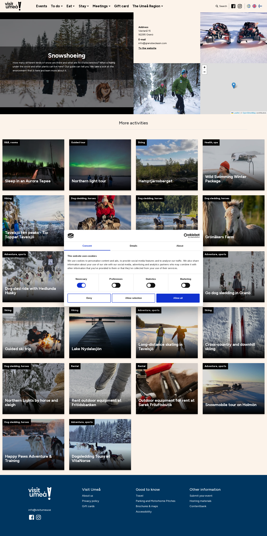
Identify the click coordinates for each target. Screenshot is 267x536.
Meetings (100, 6)
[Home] (13, 6)
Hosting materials (200, 500)
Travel (139, 495)
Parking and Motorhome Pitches (155, 500)
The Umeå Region (146, 6)
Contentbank (198, 506)
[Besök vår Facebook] (233, 6)
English (254, 6)
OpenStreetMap (249, 112)
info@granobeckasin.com (152, 43)
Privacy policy (90, 500)
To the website (147, 48)
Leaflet (236, 112)
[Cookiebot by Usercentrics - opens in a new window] (186, 235)
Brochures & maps (147, 506)
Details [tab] (133, 246)
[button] (234, 85)
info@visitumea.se (39, 509)
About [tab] (179, 246)
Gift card (121, 6)
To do (55, 6)
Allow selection (133, 298)
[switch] (116, 285)
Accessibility (144, 511)
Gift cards (88, 506)
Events (41, 6)
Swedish (249, 6)
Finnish (260, 6)
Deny (89, 298)
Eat (69, 6)
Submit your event (201, 495)
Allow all (178, 298)
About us (87, 495)
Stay (82, 6)
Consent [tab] (87, 246)
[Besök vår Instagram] (240, 6)
